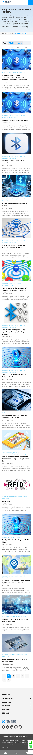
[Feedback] (27, 752)
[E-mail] (5, 752)
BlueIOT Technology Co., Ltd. (19, 736)
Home (4, 33)
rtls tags (4, 413)
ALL (4, 43)
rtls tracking (10, 616)
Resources (10, 33)
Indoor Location (22, 47)
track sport (5, 498)
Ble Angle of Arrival (18, 115)
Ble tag (4, 72)
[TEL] (16, 752)
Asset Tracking (8, 47)
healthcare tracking (15, 283)
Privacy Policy (6, 748)
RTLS (3, 616)
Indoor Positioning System (10, 452)
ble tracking (11, 72)
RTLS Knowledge (20, 33)
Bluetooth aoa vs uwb (9, 117)
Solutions (6, 702)
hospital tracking (7, 285)
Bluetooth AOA (20, 72)
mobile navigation (20, 616)
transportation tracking (20, 496)
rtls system (5, 283)
